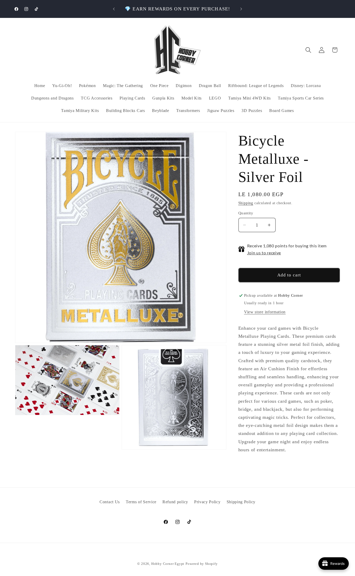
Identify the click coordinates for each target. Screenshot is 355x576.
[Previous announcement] (114, 9)
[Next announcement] (241, 9)
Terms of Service (141, 502)
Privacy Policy (207, 502)
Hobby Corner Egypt (168, 564)
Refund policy (175, 502)
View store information (265, 312)
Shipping (245, 203)
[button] (308, 50)
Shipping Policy (241, 502)
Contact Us (110, 502)
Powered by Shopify (202, 564)
